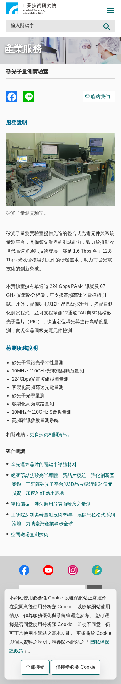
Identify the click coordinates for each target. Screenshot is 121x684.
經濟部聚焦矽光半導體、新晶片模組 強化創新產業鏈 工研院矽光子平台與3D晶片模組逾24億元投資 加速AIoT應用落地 (62, 484)
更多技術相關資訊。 (51, 434)
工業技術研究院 (31, 8)
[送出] (107, 26)
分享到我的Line (28, 96)
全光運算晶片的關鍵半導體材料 (44, 464)
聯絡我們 (100, 96)
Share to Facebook (11, 96)
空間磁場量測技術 (29, 534)
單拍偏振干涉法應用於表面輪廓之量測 (51, 503)
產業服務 (23, 48)
